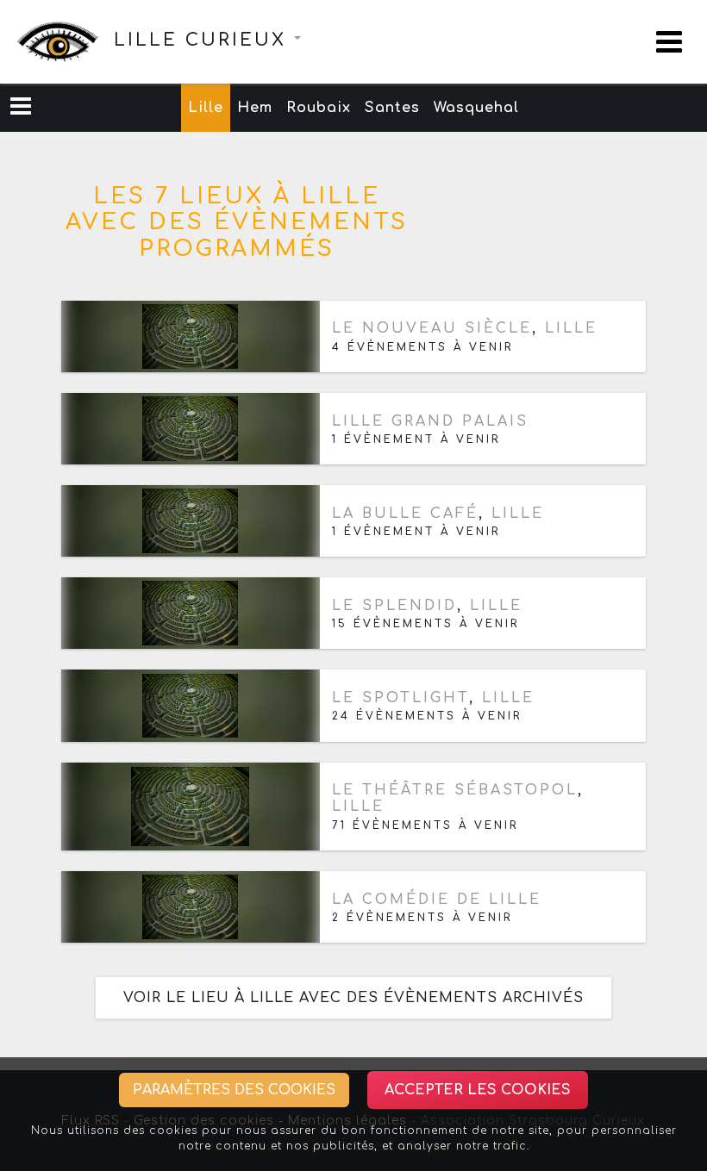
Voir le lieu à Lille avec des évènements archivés (353, 998)
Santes (392, 107)
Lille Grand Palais (430, 421)
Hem (254, 107)
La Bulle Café (405, 513)
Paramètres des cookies (234, 1090)
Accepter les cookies (478, 1090)
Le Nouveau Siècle (432, 328)
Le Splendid (394, 606)
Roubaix (318, 107)
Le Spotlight (400, 698)
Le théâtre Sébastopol (455, 790)
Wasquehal (476, 107)
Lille (205, 107)
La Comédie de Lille (436, 899)
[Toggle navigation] (669, 41)
